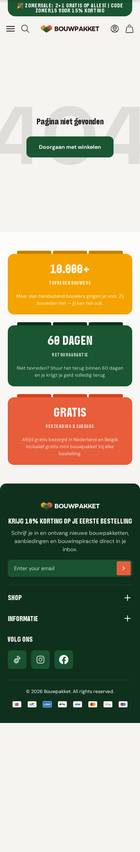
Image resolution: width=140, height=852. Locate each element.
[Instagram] (40, 659)
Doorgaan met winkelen (70, 146)
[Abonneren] (124, 568)
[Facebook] (63, 659)
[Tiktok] (17, 659)
